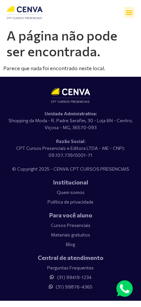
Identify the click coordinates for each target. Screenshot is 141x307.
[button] (129, 12)
